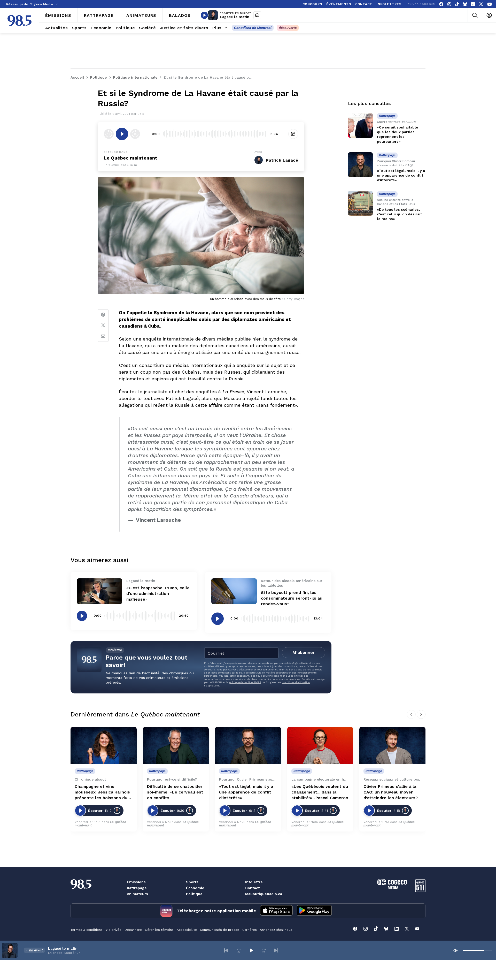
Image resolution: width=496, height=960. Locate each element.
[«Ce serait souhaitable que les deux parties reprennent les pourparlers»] (360, 125)
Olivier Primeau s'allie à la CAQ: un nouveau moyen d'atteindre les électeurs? (390, 792)
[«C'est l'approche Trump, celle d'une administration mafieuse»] (99, 591)
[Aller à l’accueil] (19, 20)
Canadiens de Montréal (253, 28)
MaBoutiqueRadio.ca (263, 894)
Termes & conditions (87, 930)
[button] (226, 950)
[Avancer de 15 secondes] (135, 134)
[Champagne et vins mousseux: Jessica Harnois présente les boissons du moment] (104, 745)
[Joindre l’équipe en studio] (257, 15)
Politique (194, 894)
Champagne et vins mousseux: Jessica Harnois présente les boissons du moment (102, 792)
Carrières (249, 930)
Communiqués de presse (219, 930)
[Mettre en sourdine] (455, 950)
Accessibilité (187, 930)
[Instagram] (449, 4)
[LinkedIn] (473, 4)
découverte (288, 28)
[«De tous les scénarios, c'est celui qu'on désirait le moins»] (360, 203)
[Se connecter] (489, 15)
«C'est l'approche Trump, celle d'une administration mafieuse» (158, 593)
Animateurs (137, 894)
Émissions (136, 882)
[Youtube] (489, 4)
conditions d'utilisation (296, 682)
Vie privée (113, 930)
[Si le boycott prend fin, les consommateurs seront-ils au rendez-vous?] (234, 591)
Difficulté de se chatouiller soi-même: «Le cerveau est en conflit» (175, 792)
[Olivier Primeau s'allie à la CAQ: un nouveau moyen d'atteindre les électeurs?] (392, 745)
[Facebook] (441, 4)
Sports (192, 882)
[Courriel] (103, 336)
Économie (195, 888)
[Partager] (293, 134)
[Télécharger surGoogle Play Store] (314, 911)
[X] (481, 4)
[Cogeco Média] (392, 887)
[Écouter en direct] (204, 15)
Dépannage (133, 930)
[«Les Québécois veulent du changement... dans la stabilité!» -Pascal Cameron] (320, 745)
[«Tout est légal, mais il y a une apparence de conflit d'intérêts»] (360, 164)
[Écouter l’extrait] (122, 134)
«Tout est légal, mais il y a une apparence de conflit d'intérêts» (401, 175)
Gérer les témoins (159, 930)
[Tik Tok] (457, 4)
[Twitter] (103, 325)
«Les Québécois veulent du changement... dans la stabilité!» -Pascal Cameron (319, 792)
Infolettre (254, 882)
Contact (252, 888)
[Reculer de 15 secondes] (109, 134)
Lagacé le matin (234, 17)
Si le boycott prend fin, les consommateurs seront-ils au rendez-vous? (291, 598)
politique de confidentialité (245, 682)
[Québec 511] (420, 890)
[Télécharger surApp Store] (276, 911)
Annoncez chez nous (276, 930)
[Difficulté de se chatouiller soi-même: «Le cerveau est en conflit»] (176, 745)
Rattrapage (137, 888)
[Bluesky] (465, 4)
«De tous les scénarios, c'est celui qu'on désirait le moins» (399, 214)
